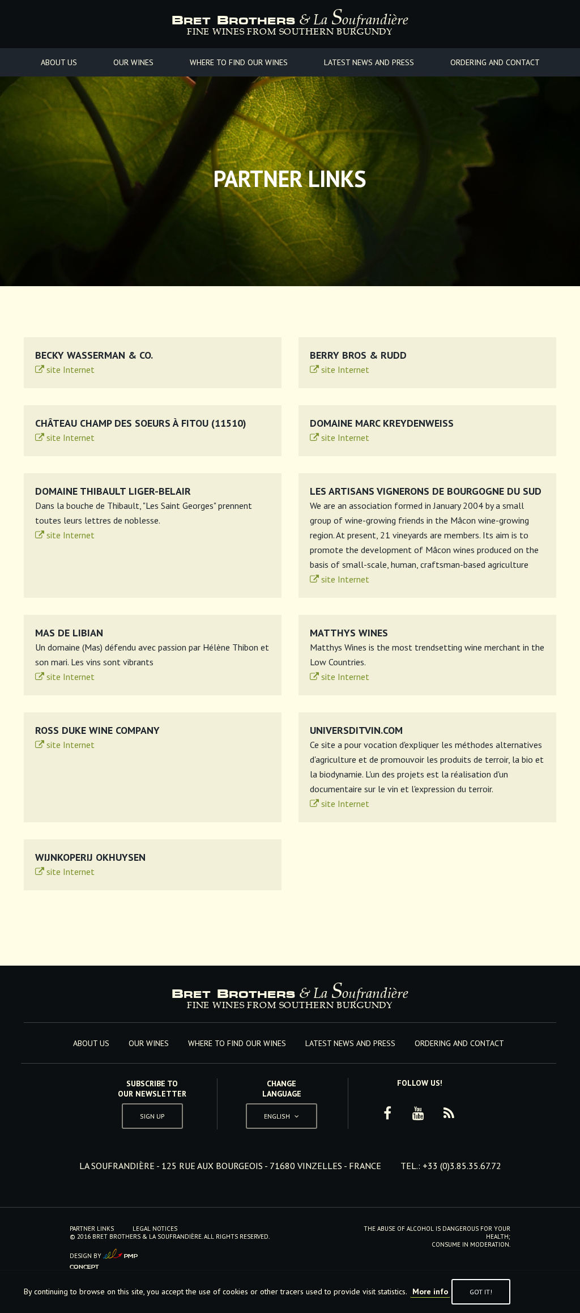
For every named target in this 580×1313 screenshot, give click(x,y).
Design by (104, 1259)
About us (59, 62)
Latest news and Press (369, 62)
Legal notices (155, 1229)
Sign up (152, 1116)
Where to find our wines (239, 62)
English (281, 1114)
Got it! (481, 1291)
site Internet (69, 369)
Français (281, 1089)
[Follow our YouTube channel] (418, 1113)
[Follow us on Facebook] (387, 1113)
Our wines (133, 62)
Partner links (92, 1229)
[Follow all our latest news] (448, 1113)
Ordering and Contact (495, 62)
